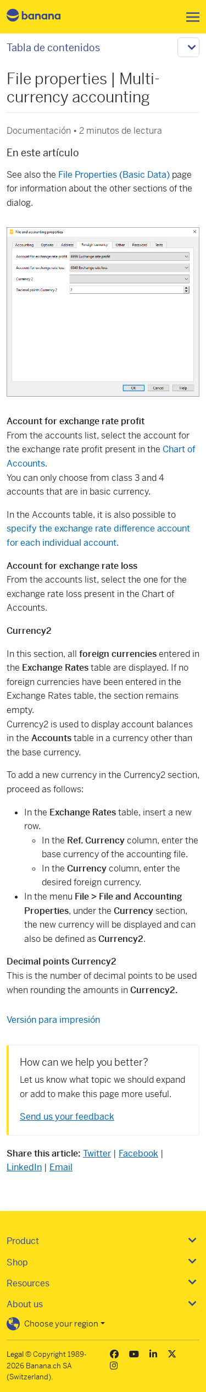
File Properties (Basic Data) (114, 174)
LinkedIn (24, 1167)
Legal (15, 1354)
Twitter (97, 1153)
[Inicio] (43, 16)
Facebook (138, 1153)
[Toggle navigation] (189, 17)
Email (61, 1167)
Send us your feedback (67, 1116)
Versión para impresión (53, 1020)
